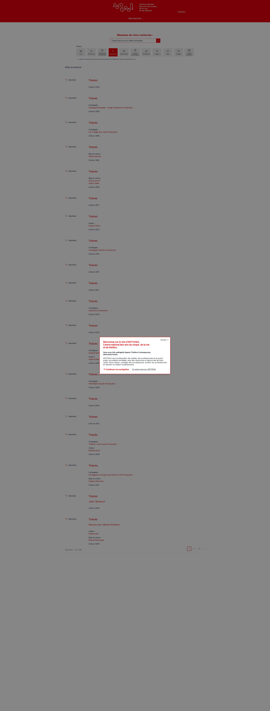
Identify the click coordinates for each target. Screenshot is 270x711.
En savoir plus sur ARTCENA (144, 369)
